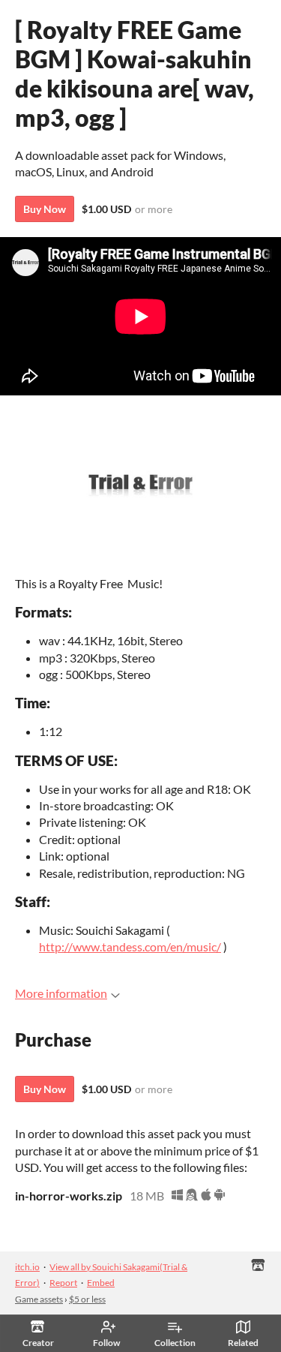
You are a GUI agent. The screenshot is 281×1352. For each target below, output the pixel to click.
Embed (101, 1282)
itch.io (27, 1266)
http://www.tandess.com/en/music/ (130, 946)
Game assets (39, 1299)
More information (61, 993)
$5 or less (87, 1299)
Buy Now (44, 209)
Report (63, 1282)
